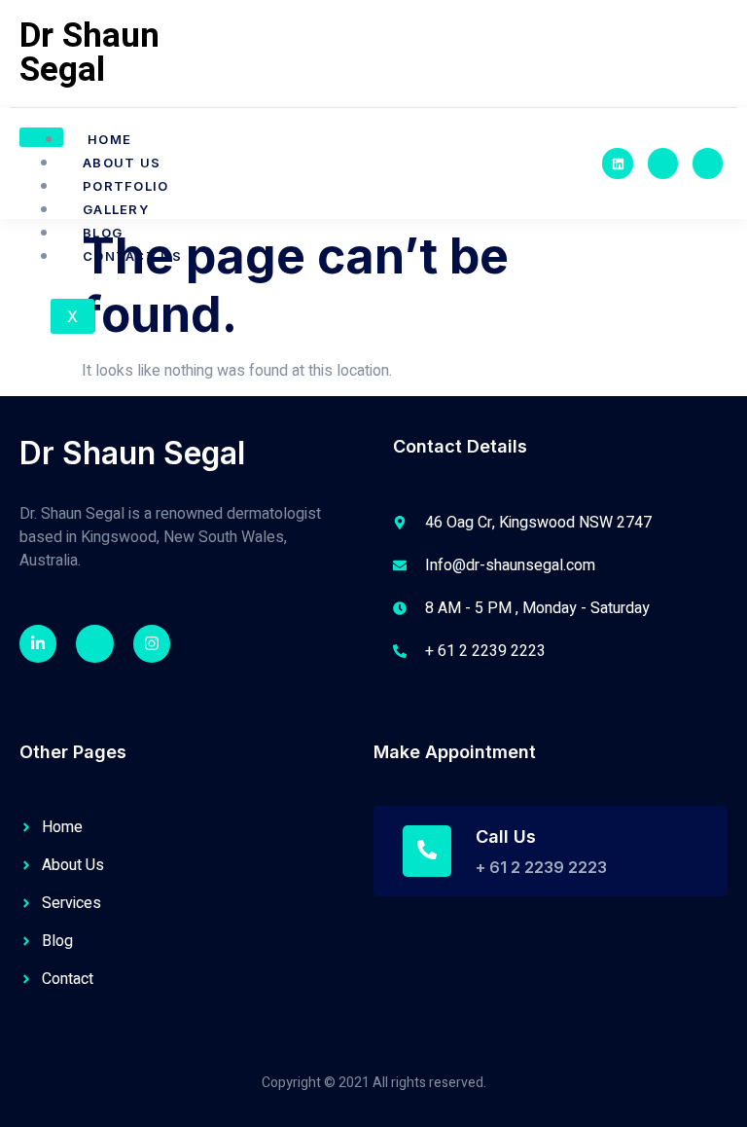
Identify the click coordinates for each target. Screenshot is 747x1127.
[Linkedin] (617, 163)
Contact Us (132, 256)
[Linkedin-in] (37, 643)
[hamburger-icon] (41, 137)
